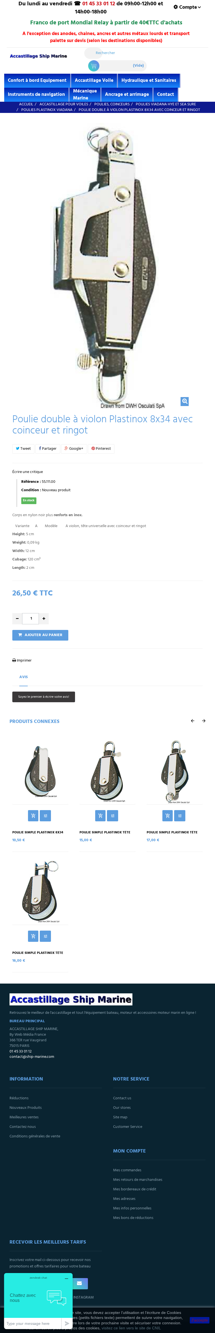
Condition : (31, 490)
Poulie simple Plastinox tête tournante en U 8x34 (37, 955)
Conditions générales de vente (35, 1136)
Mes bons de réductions (133, 1218)
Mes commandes (127, 1170)
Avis (23, 677)
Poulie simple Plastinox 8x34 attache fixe (37, 834)
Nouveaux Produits (26, 1108)
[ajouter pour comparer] (45, 815)
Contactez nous (23, 1127)
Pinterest (103, 449)
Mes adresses (124, 1199)
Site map (120, 1117)
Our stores (122, 1108)
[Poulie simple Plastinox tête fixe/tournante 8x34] (107, 770)
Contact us (122, 1098)
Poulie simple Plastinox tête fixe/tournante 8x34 (105, 834)
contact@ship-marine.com (32, 1057)
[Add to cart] (33, 815)
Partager (49, 449)
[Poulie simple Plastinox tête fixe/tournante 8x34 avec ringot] (175, 770)
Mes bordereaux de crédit (134, 1189)
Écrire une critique (27, 472)
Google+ (75, 449)
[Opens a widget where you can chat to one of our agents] (38, 1301)
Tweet (25, 449)
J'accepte (199, 1320)
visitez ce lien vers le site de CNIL (131, 1328)
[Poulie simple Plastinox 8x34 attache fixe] (40, 770)
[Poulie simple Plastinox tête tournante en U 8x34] (40, 891)
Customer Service (127, 1127)
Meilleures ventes (24, 1117)
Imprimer (24, 660)
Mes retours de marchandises (137, 1180)
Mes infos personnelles (132, 1208)
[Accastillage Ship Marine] (38, 59)
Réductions (19, 1098)
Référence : (31, 482)
